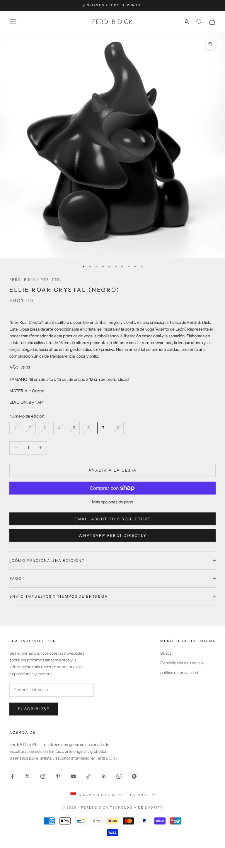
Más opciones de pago (112, 502)
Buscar (166, 653)
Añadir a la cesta (112, 470)
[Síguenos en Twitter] (27, 776)
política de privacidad (179, 672)
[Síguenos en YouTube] (73, 776)
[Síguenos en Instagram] (43, 776)
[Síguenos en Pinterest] (58, 776)
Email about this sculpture (112, 519)
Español (139, 795)
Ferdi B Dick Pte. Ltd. (35, 279)
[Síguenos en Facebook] (12, 776)
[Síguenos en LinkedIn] (104, 776)
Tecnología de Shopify (136, 807)
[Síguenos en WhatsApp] (119, 776)
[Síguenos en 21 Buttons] (134, 776)
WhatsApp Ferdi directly (113, 535)
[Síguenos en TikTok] (88, 776)
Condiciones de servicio (182, 663)
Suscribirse (34, 708)
